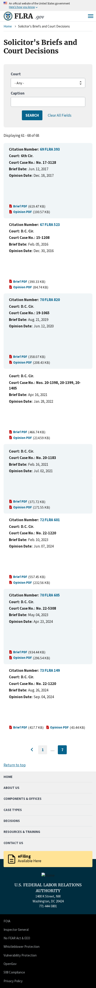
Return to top (15, 765)
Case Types (13, 810)
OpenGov (10, 964)
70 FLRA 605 (50, 595)
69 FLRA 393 (50, 149)
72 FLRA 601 (50, 519)
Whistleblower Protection (22, 946)
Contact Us (13, 843)
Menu (90, 16)
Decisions (12, 821)
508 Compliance (14, 972)
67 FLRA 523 (50, 224)
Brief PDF (20, 206)
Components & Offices (23, 798)
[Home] (8, 16)
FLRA (29, 16)
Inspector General (16, 929)
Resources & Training (22, 832)
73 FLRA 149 (50, 670)
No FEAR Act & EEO (17, 938)
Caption (18, 93)
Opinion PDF (22, 212)
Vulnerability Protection (20, 955)
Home (8, 26)
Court (16, 74)
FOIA (7, 921)
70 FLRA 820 (50, 299)
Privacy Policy (13, 981)
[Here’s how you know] (48, 5)
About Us (11, 788)
